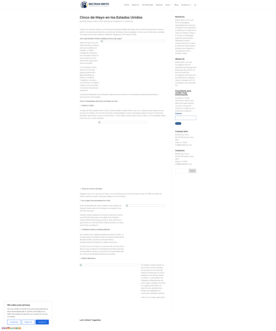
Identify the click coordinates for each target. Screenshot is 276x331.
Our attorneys (147, 5)
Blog (176, 5)
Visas (167, 5)
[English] (3, 328)
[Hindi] (11, 328)
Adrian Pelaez (87, 21)
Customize (14, 322)
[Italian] (14, 328)
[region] (28, 314)
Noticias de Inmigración (113, 21)
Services (159, 5)
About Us (135, 5)
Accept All (42, 322)
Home (126, 5)
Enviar (178, 123)
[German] (8, 328)
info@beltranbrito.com (183, 145)
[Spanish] (19, 328)
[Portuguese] (17, 328)
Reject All (28, 322)
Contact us (185, 5)
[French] (5, 328)
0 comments (128, 21)
